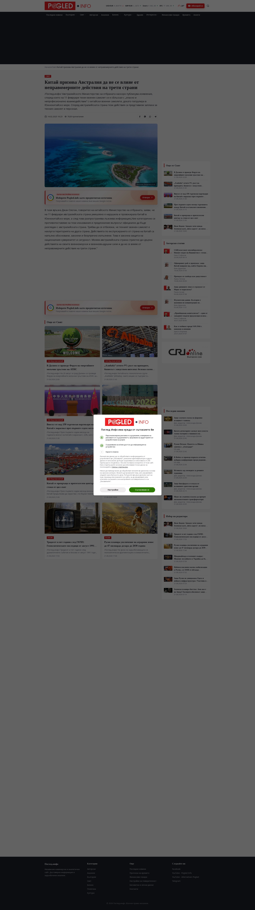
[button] (127, 452)
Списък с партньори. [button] (120, 467)
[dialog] (128, 455)
